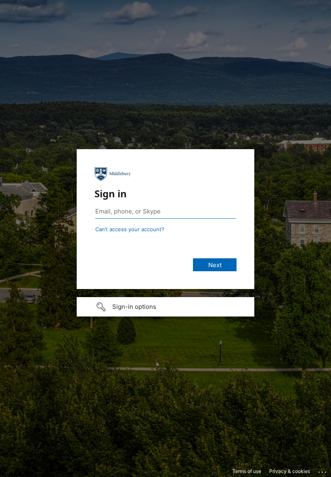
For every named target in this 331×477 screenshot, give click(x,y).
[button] (165, 307)
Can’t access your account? (129, 229)
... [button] (323, 470)
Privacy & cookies (289, 471)
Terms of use (247, 471)
